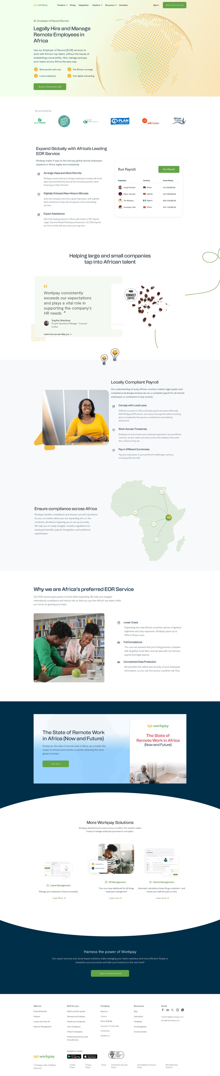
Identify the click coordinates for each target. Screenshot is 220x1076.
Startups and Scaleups (76, 1016)
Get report (55, 764)
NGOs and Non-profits (76, 1011)
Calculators (138, 1016)
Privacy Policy (88, 1066)
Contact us (105, 1035)
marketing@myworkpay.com (172, 1017)
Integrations (84, 5)
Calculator (123, 5)
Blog (135, 1011)
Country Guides (140, 1032)
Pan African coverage (83, 69)
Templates (138, 1021)
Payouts (37, 1016)
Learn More (58, 898)
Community (105, 1031)
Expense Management (42, 1026)
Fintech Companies (75, 1032)
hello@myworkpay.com (170, 1020)
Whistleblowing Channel (171, 1066)
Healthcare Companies (76, 1021)
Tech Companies (74, 1026)
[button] (61, 5)
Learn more (114, 898)
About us (104, 1011)
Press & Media (106, 1021)
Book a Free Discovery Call (110, 973)
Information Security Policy (119, 1066)
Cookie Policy (72, 1066)
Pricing (72, 5)
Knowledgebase (140, 1026)
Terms (103, 1065)
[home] (41, 5)
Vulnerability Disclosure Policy (146, 1066)
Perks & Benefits (40, 1011)
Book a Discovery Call (174, 5)
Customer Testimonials (110, 1026)
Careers (104, 1016)
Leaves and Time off (42, 1021)
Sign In (156, 5)
